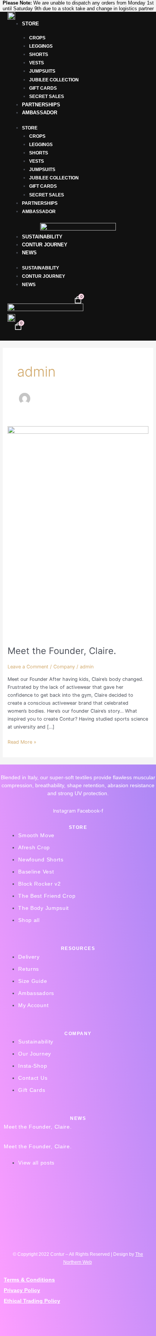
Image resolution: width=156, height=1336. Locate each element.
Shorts (38, 54)
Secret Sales (46, 96)
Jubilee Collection (54, 80)
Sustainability (42, 237)
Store (30, 23)
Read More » (22, 741)
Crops (37, 37)
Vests (36, 62)
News (29, 252)
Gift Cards (43, 88)
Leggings (41, 46)
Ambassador (39, 112)
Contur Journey (44, 245)
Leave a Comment (28, 667)
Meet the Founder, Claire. (62, 650)
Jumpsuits (42, 71)
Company (64, 667)
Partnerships (41, 104)
